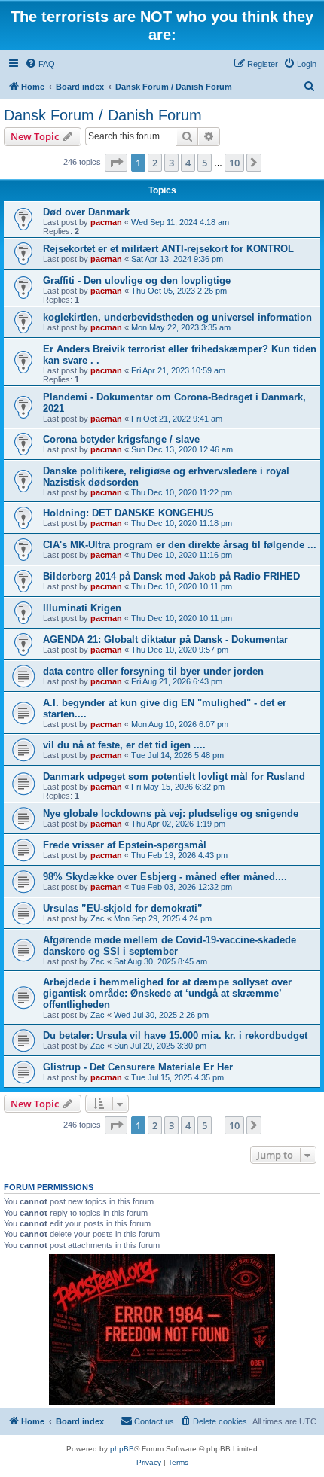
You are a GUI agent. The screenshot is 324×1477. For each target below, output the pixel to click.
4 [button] (188, 162)
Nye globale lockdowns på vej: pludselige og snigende (170, 813)
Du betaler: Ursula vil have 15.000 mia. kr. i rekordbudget (175, 1035)
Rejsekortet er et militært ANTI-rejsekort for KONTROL (168, 248)
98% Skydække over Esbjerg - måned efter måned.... (165, 876)
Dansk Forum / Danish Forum (103, 115)
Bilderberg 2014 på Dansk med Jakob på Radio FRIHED (171, 576)
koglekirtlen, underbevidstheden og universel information (177, 317)
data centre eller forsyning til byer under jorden (153, 671)
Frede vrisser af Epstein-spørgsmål (124, 845)
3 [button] (171, 162)
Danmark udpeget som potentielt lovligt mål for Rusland (174, 776)
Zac (97, 918)
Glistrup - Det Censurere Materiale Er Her (138, 1067)
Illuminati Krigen (82, 608)
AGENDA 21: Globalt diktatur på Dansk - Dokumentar (165, 639)
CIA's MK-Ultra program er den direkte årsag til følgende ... (179, 544)
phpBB (122, 1449)
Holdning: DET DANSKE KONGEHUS (128, 513)
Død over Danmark (86, 212)
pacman (106, 222)
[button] (116, 163)
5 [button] (204, 162)
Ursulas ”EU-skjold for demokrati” (123, 908)
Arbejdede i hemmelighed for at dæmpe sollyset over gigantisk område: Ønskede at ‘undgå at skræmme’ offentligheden (167, 993)
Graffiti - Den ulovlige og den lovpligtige (137, 280)
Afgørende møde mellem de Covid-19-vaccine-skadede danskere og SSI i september (169, 945)
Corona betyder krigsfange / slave (121, 439)
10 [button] (234, 162)
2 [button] (154, 162)
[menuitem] (40, 64)
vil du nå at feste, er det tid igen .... (124, 745)
